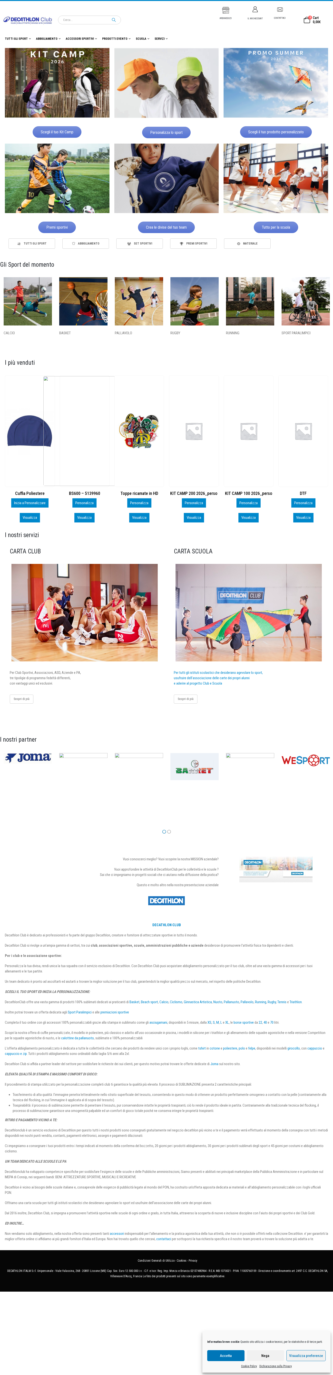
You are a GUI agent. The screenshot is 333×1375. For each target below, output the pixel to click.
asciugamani (158, 1022)
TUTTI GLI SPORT (16, 38)
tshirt (202, 1048)
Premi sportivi (57, 227)
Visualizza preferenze (306, 1356)
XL (227, 1022)
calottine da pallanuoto (77, 1038)
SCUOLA (141, 38)
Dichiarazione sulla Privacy (275, 1366)
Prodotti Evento (114, 38)
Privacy (193, 1260)
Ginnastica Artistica (198, 1002)
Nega (265, 1356)
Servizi (160, 38)
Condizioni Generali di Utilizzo (156, 1260)
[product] (84, 431)
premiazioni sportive (114, 1012)
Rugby (272, 1002)
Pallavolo (247, 1002)
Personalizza (30, 503)
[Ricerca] (114, 20)
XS (209, 1022)
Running (260, 1002)
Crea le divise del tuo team (166, 227)
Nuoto (217, 1002)
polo (242, 1048)
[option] (32, 243)
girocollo (293, 1048)
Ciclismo (176, 1002)
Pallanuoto (231, 1002)
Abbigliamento (47, 38)
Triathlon (296, 1002)
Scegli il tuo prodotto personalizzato (276, 132)
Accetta (226, 1356)
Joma (214, 1064)
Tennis (281, 1002)
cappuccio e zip (16, 1053)
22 (260, 1022)
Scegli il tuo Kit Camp (57, 132)
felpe (251, 1048)
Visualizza (30, 517)
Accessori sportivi (80, 38)
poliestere (230, 1048)
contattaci (163, 1239)
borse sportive (244, 1022)
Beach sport (149, 1002)
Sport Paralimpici (80, 1012)
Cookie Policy (249, 1366)
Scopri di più (21, 699)
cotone (215, 1048)
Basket (134, 1002)
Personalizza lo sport (166, 132)
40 (265, 1022)
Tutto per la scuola (276, 227)
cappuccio (314, 1048)
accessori (117, 1233)
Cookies (181, 1260)
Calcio (163, 1002)
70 (272, 1022)
